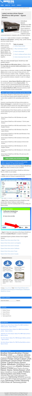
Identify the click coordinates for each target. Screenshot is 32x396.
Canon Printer (24, 357)
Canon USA (25, 358)
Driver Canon (7, 362)
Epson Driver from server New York (10, 240)
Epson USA (22, 289)
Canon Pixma (12, 357)
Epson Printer (15, 289)
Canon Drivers (6, 312)
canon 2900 (15, 355)
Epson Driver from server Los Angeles (11, 243)
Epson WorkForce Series (9, 372)
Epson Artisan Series (10, 366)
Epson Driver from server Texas (9, 251)
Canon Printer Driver (10, 359)
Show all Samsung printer (15, 382)
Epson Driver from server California (10, 248)
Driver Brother (23, 360)
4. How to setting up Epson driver (22, 54)
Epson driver (4, 38)
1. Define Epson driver (19, 46)
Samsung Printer (12, 380)
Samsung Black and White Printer (13, 374)
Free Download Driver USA (8, 1)
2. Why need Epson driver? (20, 48)
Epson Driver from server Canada (9, 254)
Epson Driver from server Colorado (10, 245)
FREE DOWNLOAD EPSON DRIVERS (16, 158)
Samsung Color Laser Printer (9, 375)
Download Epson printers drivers (10, 236)
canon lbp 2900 (3, 357)
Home (2, 8)
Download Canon (9, 360)
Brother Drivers (6, 310)
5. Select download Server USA (21, 57)
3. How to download (18, 51)
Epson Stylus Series (10, 370)
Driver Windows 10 (10, 364)
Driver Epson (18, 287)
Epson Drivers (8, 8)
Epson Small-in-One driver (21, 368)
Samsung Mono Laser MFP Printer (15, 377)
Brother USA (6, 355)
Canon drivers (23, 355)
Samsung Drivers (7, 316)
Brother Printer (22, 353)
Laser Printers (23, 372)
